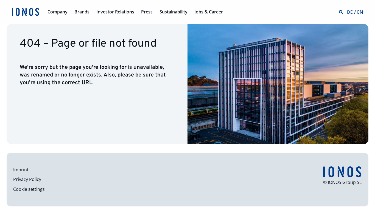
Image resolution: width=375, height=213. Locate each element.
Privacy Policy (27, 179)
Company (57, 12)
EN (360, 12)
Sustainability (173, 12)
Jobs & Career (208, 12)
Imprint (21, 170)
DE (350, 12)
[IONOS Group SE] (25, 11)
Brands (81, 12)
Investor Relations (115, 12)
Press (147, 12)
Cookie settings (29, 189)
